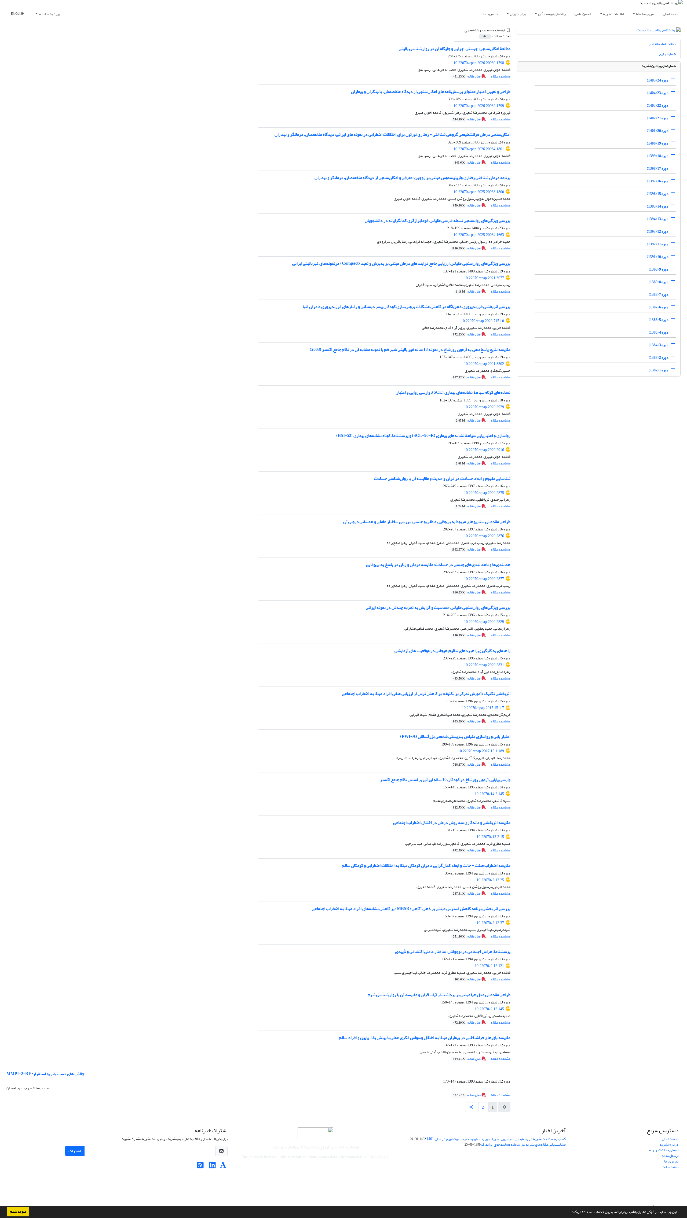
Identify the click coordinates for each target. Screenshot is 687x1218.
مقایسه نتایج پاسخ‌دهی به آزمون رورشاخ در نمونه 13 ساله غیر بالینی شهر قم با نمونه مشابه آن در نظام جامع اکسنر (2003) (410, 349)
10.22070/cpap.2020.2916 (484, 449)
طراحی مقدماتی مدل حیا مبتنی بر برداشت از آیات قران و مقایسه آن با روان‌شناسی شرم (439, 995)
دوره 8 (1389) (658, 282)
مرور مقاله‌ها (645, 13)
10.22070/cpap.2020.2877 (484, 578)
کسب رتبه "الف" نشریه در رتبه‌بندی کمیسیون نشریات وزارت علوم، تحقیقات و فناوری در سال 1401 (496, 1138)
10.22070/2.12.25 (490, 880)
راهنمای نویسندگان (552, 13)
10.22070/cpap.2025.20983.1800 (479, 191)
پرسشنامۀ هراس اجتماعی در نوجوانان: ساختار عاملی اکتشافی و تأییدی (452, 951)
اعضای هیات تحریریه (663, 1150)
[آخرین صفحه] (471, 1107)
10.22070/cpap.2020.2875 (484, 492)
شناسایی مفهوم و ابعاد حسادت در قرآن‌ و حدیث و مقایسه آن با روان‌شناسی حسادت (442, 478)
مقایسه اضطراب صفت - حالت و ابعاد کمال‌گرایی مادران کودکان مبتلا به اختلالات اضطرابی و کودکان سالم (426, 865)
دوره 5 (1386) (658, 319)
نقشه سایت (670, 1167)
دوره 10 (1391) (657, 256)
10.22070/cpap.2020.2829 (484, 621)
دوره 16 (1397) (657, 181)
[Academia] (223, 1166)
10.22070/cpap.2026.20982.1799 (479, 105)
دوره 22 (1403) (657, 105)
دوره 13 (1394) (657, 219)
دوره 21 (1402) (657, 118)
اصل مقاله (467, 76)
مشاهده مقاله (500, 76)
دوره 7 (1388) (658, 294)
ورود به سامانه (49, 13)
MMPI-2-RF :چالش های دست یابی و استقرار (45, 1074)
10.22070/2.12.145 (489, 1009)
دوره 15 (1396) (657, 193)
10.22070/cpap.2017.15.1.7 (483, 707)
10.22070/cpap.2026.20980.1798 (479, 63)
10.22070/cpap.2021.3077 (484, 278)
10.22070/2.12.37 (490, 923)
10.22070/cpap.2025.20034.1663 (479, 234)
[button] (569, 1212)
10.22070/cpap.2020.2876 (484, 536)
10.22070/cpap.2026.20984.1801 (479, 149)
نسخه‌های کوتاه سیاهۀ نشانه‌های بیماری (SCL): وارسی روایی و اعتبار (453, 392)
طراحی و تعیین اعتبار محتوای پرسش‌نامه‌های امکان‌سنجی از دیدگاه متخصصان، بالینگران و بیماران (430, 91)
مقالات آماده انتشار (662, 43)
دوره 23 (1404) (657, 93)
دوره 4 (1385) (658, 332)
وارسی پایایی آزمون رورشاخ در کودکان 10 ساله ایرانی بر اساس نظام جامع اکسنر (445, 780)
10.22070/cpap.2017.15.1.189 (481, 751)
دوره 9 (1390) (658, 269)
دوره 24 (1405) (657, 80)
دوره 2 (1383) (658, 357)
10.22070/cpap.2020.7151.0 (482, 320)
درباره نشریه (669, 1144)
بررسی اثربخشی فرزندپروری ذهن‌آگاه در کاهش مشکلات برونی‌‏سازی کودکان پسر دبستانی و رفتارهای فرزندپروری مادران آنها (406, 306)
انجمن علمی (583, 13)
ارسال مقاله (670, 1155)
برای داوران (518, 13)
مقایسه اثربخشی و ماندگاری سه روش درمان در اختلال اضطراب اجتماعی (451, 822)
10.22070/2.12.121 (489, 965)
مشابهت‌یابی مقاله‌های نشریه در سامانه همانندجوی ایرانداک (523, 1144)
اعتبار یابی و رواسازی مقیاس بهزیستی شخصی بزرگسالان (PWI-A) (455, 736)
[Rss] (200, 1166)
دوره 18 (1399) (657, 156)
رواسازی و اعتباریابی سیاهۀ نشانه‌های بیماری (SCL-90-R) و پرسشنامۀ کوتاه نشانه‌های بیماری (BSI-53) (423, 435)
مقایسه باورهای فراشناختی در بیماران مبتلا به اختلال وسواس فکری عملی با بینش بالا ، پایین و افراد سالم (424, 1038)
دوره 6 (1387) (658, 307)
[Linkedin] (212, 1166)
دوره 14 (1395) (657, 206)
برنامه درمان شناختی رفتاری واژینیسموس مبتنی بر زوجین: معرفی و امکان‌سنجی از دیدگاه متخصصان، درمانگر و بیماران (412, 178)
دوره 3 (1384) (658, 345)
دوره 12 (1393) (657, 231)
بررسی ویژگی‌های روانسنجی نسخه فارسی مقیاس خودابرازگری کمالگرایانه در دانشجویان (437, 220)
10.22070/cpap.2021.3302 (484, 363)
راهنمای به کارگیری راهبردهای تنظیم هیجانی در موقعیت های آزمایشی (452, 651)
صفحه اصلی (671, 13)
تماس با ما (490, 13)
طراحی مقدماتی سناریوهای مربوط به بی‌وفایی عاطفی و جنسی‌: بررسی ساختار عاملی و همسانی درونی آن (426, 522)
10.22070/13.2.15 (490, 836)
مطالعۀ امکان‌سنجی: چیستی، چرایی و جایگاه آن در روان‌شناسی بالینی (454, 49)
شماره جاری (667, 54)
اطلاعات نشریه (613, 13)
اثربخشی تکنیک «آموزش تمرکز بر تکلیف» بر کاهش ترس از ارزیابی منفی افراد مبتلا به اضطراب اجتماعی (426, 693)
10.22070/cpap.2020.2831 (484, 665)
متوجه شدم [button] (18, 1211)
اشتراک (74, 1151)
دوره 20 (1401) (657, 130)
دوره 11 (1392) (657, 244)
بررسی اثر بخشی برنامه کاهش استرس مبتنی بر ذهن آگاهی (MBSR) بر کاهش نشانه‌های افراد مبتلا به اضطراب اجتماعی (411, 909)
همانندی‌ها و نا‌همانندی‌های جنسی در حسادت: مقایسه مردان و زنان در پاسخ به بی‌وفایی (438, 564)
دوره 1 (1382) (658, 370)
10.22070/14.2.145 (489, 794)
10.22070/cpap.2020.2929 (484, 407)
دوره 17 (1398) (657, 168)
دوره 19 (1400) (657, 143)
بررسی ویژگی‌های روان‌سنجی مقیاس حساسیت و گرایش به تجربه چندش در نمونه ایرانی (438, 607)
